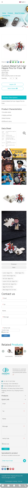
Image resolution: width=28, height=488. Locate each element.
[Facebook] (3, 469)
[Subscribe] (24, 460)
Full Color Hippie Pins (8, 278)
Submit (5, 335)
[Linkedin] (5, 469)
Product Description (10, 97)
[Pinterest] (13, 469)
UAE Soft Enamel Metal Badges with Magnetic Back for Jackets (19, 356)
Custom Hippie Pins (7, 273)
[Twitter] (8, 469)
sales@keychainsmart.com (13, 386)
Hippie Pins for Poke (8, 287)
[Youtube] (10, 469)
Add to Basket (12, 88)
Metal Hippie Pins (19, 273)
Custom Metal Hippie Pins (9, 275)
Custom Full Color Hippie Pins (10, 281)
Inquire (11, 84)
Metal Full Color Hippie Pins (9, 284)
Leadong (15, 481)
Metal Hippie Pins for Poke (9, 289)
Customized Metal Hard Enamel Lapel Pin (9, 356)
